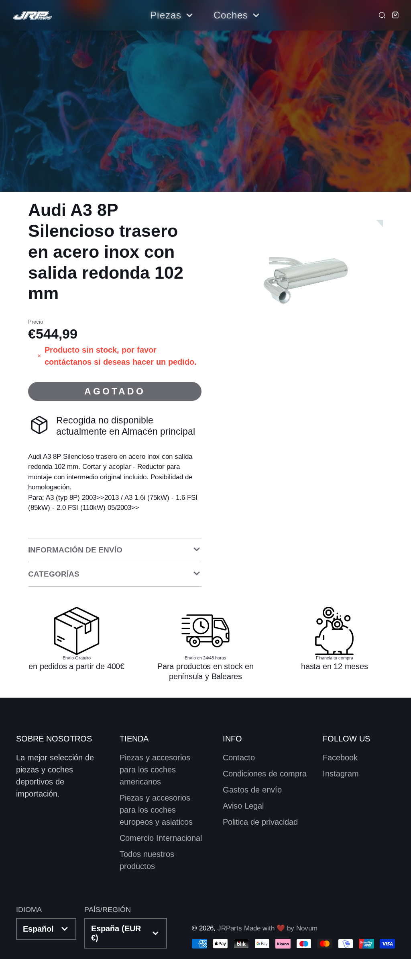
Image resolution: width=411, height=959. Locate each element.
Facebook (340, 757)
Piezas (165, 15)
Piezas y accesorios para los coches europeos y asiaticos (156, 809)
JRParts (230, 928)
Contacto (239, 757)
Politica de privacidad (260, 821)
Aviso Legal (243, 805)
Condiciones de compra (265, 773)
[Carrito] (393, 15)
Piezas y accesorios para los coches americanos (155, 769)
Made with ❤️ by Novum (280, 928)
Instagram (341, 773)
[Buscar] (380, 15)
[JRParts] (32, 15)
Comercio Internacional (161, 838)
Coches (231, 15)
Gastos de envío (252, 789)
